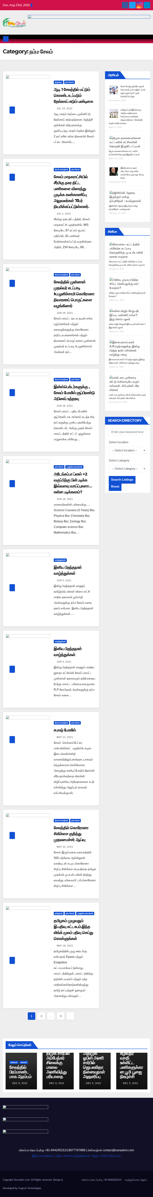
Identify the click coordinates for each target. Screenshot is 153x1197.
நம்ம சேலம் (69, 82)
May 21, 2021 (65, 737)
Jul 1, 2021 (64, 213)
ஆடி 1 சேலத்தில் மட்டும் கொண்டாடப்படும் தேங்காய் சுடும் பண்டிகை (73, 95)
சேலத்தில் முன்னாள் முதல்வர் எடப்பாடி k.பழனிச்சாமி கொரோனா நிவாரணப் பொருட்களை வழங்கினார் (74, 293)
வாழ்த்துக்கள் (60, 560)
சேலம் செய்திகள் (61, 169)
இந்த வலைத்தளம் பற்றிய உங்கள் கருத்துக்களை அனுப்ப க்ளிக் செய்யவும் (76, 1155)
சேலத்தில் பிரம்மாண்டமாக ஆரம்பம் (20, 1071)
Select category (119, 460)
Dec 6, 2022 (56, 1083)
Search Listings (122, 479)
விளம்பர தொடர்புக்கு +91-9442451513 (101, 1179)
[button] (147, 38)
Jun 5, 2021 (64, 580)
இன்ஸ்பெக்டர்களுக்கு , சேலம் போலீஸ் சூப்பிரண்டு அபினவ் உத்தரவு (74, 392)
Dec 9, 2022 (19, 1083)
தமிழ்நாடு (59, 913)
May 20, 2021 (65, 847)
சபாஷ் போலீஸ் (65, 730)
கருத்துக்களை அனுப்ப (136, 1179)
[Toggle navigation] (78, 39)
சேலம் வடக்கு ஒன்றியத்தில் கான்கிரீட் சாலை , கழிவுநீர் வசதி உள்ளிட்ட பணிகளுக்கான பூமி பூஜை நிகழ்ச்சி (131, 1055)
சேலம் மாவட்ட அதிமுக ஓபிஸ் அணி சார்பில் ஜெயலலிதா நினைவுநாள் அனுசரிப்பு (95, 1062)
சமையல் (24, 1062)
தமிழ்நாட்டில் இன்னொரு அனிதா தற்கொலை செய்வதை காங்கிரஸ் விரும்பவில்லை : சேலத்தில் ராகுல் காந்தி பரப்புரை (126, 116)
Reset (115, 486)
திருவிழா (58, 82)
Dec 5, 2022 (93, 1083)
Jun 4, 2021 (64, 661)
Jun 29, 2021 (65, 313)
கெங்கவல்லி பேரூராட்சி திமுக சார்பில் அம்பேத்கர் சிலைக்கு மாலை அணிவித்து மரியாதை (58, 1060)
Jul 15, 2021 (65, 108)
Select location (118, 442)
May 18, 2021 (65, 945)
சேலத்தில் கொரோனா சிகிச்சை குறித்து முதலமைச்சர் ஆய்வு (71, 833)
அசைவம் (13, 1062)
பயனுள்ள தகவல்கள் (74, 467)
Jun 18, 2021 (65, 406)
